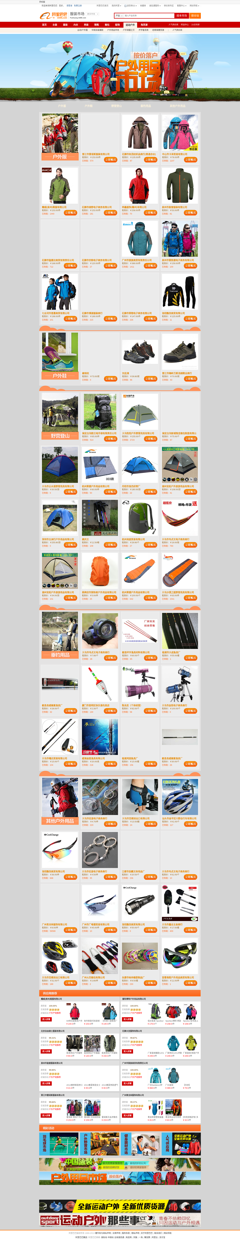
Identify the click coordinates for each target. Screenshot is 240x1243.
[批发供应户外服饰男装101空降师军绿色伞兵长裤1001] (74, 1043)
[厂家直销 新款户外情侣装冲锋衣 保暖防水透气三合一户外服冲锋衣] (191, 1043)
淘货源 (144, 24)
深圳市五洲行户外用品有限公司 (58, 539)
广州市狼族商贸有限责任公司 (137, 260)
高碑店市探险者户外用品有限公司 (99, 592)
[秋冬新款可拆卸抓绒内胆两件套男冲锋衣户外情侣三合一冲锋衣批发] (92, 1011)
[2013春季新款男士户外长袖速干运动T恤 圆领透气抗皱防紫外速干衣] (74, 1075)
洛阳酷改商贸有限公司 (173, 313)
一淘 (141, 1237)
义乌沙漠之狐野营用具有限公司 (178, 592)
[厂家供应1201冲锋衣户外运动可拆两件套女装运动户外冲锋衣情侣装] (173, 1043)
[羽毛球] (58, 1155)
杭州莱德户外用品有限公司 (95, 486)
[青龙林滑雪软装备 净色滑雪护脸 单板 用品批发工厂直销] (156, 1107)
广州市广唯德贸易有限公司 (95, 924)
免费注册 (78, 6)
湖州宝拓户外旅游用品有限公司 (178, 486)
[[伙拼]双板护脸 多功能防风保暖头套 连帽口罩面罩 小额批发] (191, 1107)
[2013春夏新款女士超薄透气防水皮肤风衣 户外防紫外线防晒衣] (92, 1075)
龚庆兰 (85, 539)
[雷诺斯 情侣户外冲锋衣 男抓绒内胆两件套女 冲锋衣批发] (74, 1107)
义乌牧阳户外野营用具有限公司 (138, 433)
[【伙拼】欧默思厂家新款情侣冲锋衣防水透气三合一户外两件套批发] (110, 1011)
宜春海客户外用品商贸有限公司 (178, 977)
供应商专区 (169, 6)
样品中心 (185, 25)
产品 (118, 16)
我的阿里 (116, 6)
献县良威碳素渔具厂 (52, 705)
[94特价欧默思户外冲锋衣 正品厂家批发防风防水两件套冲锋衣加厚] (74, 1011)
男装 (86, 24)
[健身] (140, 1155)
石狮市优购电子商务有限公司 (97, 260)
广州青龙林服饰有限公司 (54, 924)
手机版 (42, 2)
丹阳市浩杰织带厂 (131, 486)
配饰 (117, 24)
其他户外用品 (177, 106)
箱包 (107, 24)
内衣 (75, 24)
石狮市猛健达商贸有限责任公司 (58, 260)
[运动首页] (120, 1212)
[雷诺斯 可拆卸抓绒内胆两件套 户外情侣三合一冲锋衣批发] (92, 1107)
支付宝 (162, 1237)
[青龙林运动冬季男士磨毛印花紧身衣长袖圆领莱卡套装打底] (173, 1107)
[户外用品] (120, 1184)
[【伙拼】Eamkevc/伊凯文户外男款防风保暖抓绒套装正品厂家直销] (191, 1075)
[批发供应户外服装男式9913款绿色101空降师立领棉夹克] (92, 1043)
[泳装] (120, 1170)
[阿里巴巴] (54, 15)
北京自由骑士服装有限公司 (52, 1031)
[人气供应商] (181, 1155)
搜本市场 (181, 15)
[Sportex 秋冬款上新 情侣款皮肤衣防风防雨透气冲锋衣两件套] (191, 1011)
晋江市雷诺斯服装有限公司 (96, 154)
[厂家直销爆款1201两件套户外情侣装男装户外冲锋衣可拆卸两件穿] (156, 1043)
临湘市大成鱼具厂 (171, 652)
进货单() (131, 6)
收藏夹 (143, 6)
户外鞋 (89, 106)
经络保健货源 (158, 30)
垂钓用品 (146, 106)
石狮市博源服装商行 (92, 313)
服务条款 (126, 1233)
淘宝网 (129, 1237)
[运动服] (120, 1198)
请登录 (69, 6)
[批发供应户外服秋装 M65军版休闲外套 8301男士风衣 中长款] (110, 1043)
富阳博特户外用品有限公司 (134, 999)
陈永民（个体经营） (132, 705)
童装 (65, 24)
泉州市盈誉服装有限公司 (174, 207)
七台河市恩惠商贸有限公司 (55, 313)
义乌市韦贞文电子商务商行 (175, 539)
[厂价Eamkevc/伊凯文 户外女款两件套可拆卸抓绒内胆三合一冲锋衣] (156, 1075)
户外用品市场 (113, 30)
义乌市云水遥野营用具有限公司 (58, 486)
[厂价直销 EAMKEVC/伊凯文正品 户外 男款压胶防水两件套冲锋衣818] (173, 1075)
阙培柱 (85, 373)
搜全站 (195, 15)
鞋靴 (96, 24)
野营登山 (116, 106)
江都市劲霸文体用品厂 (133, 871)
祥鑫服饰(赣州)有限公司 (134, 207)
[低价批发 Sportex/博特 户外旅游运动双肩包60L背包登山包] (156, 1011)
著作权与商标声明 (103, 1233)
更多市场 (91, 14)
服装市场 (77, 14)
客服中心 (181, 6)
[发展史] (120, 1226)
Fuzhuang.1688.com (78, 18)
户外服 (62, 106)
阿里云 (155, 1237)
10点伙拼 (195, 25)
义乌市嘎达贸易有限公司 (54, 758)
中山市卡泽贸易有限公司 (174, 154)
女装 (55, 24)
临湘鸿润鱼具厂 (130, 758)
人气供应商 (173, 25)
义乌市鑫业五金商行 (172, 924)
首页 (44, 24)
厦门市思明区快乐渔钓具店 (95, 705)
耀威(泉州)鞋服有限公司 (54, 207)
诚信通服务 (154, 6)
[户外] (99, 1155)
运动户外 (130, 25)
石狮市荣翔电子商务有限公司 (137, 313)
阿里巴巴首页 (102, 6)
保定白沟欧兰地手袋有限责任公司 (99, 433)
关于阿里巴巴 (147, 1233)
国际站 (104, 1237)
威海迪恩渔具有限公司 (93, 758)
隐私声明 (135, 1233)
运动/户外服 (82, 30)
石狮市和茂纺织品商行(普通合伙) (139, 154)
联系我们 (158, 1233)
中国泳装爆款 (97, 30)
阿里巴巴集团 (81, 1237)
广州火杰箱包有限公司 (93, 977)
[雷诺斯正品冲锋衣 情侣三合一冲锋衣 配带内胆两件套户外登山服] (110, 1107)
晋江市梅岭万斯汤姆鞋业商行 (177, 373)
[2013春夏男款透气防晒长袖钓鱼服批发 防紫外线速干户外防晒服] (110, 1075)
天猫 (135, 1237)
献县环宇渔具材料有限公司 (136, 652)
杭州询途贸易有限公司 (133, 539)
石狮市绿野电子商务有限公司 (97, 207)
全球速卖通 (119, 1237)
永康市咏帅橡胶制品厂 (133, 977)
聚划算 (147, 1237)
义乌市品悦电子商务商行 (174, 705)
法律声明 (116, 1233)
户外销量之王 (129, 30)
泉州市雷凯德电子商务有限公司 (178, 260)
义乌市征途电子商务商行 (94, 818)
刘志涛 (125, 373)
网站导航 (194, 6)
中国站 (111, 1237)
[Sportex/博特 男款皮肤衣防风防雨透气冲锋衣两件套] (173, 1011)
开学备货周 (143, 30)
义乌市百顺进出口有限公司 (136, 818)
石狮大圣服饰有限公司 (132, 1031)
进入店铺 (46, 1019)
